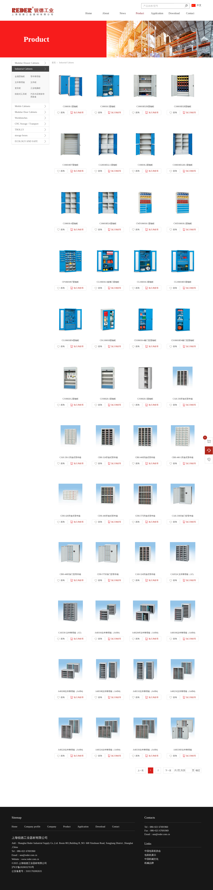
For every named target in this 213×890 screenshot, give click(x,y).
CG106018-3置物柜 (145, 282)
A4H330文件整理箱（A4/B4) (145, 750)
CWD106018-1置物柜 (145, 223)
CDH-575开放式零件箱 (145, 516)
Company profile (32, 826)
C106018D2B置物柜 (182, 106)
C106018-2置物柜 (145, 165)
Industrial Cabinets (66, 62)
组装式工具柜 (21, 94)
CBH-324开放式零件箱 (108, 457)
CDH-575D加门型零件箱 (108, 574)
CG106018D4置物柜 (70, 340)
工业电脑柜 (35, 88)
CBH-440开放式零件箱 (145, 457)
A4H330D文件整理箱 (182, 750)
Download (174, 13)
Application (157, 13)
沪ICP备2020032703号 (23, 867)
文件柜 (33, 82)
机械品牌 (149, 863)
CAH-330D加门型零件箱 (182, 516)
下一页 (168, 770)
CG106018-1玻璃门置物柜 (108, 282)
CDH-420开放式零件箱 (70, 516)
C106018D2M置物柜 (145, 106)
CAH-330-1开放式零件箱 (70, 457)
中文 (199, 5)
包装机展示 (150, 855)
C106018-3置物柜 (107, 106)
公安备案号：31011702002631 (27, 871)
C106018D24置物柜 (108, 223)
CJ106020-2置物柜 (70, 399)
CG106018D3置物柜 (182, 282)
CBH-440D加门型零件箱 (70, 574)
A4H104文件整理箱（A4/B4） (108, 633)
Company (51, 826)
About (105, 13)
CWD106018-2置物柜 (183, 223)
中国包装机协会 (152, 851)
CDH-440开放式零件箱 (108, 516)
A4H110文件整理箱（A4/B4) (145, 691)
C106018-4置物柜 (70, 223)
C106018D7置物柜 (70, 165)
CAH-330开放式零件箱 (183, 399)
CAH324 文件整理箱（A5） (183, 574)
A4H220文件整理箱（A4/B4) (70, 750)
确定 (198, 770)
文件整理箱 (20, 82)
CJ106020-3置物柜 (145, 399)
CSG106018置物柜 (108, 340)
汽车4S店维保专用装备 (37, 95)
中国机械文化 (151, 859)
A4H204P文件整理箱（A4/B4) (145, 633)
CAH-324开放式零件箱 (145, 574)
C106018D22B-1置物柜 (183, 165)
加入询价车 (79, 112)
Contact (190, 13)
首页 (54, 62)
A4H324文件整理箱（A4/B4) (107, 750)
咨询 (63, 112)
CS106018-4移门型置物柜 (145, 340)
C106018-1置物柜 (70, 106)
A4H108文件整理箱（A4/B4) (107, 691)
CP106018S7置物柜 (70, 282)
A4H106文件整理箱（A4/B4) (182, 633)
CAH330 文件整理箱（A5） (70, 633)
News (123, 13)
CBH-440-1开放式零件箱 (182, 457)
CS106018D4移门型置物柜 (182, 340)
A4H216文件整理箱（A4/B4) (182, 691)
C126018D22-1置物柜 (108, 165)
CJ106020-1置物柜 (108, 399)
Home (88, 13)
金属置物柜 (20, 76)
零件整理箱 (35, 76)
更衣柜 (18, 88)
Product (140, 13)
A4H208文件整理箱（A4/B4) (70, 691)
